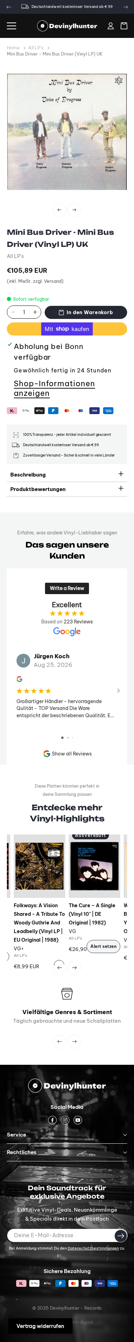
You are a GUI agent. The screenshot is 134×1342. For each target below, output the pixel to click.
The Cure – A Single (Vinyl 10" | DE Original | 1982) (92, 914)
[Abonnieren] (120, 1236)
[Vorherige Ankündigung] (8, 7)
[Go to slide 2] (68, 738)
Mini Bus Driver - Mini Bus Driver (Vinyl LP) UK (55, 54)
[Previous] (59, 210)
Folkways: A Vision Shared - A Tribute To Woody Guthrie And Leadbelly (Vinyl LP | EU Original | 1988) (39, 922)
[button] (11, 25)
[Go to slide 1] (62, 738)
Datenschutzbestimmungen (93, 1248)
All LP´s (36, 47)
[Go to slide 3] (72, 737)
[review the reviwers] (19, 680)
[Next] (74, 210)
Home (13, 47)
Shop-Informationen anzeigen (54, 388)
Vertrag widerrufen (40, 1326)
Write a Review (67, 588)
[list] (67, 146)
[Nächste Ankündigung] (125, 7)
